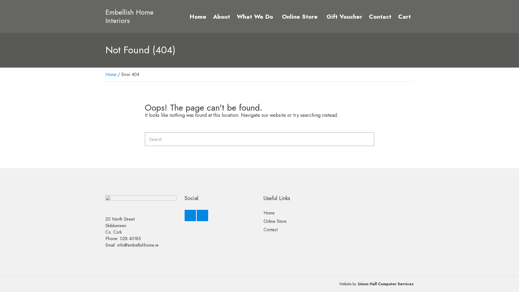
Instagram (202, 215)
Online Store (300, 16)
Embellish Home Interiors (129, 16)
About (221, 16)
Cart (404, 16)
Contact (380, 16)
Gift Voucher (344, 16)
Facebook (190, 215)
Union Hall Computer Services (386, 284)
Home (197, 16)
